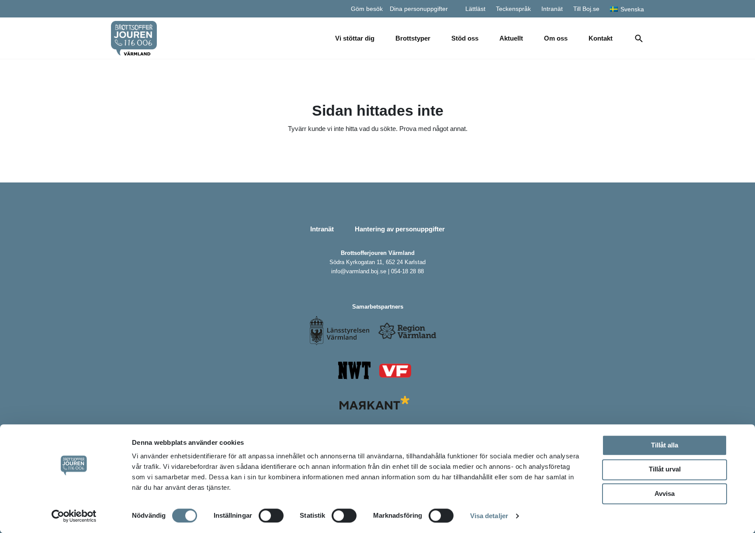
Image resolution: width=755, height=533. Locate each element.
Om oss (556, 38)
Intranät (552, 8)
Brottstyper (412, 38)
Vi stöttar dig (354, 38)
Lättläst (475, 8)
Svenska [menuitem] (632, 9)
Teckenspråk (513, 8)
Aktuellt (511, 38)
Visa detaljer (489, 515)
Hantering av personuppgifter (400, 229)
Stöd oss (464, 38)
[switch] (271, 516)
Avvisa (665, 493)
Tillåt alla (664, 445)
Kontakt (601, 38)
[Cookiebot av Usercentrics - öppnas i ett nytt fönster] (74, 516)
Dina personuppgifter (419, 8)
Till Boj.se (586, 8)
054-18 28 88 (407, 271)
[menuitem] (627, 8)
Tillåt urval (665, 469)
